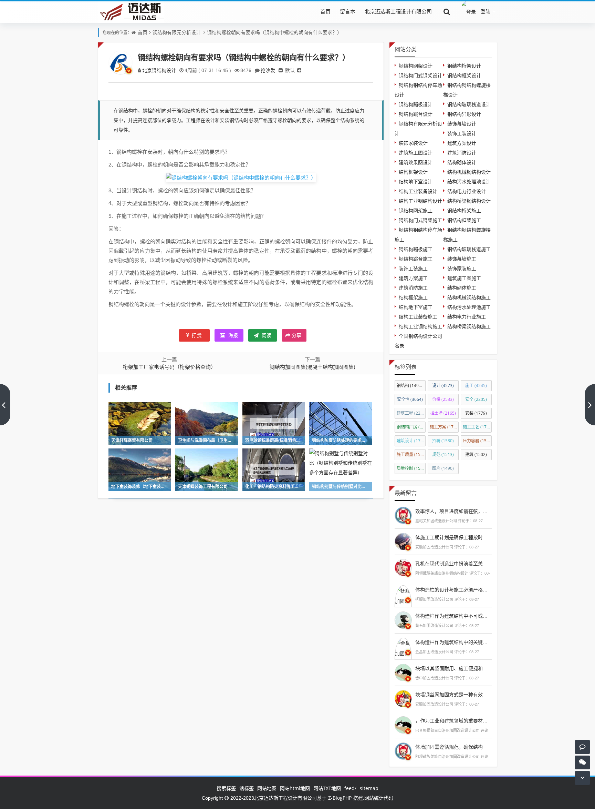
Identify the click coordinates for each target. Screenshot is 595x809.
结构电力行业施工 (466, 316)
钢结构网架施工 (415, 210)
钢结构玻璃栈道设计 (469, 104)
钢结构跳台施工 (415, 258)
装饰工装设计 (461, 133)
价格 (443, 399)
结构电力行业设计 (466, 191)
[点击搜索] (446, 11)
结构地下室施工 (415, 307)
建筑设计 (411, 441)
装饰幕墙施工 (461, 258)
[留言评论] (582, 747)
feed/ (350, 788)
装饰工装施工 (413, 268)
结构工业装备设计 (418, 191)
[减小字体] (281, 70)
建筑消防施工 (413, 287)
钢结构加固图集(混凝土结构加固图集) (312, 366)
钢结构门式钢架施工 (420, 220)
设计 (443, 385)
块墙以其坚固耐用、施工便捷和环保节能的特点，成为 (473, 668)
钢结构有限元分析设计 (177, 32)
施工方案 (444, 427)
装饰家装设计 (413, 143)
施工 (476, 385)
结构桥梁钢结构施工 (469, 326)
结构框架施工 (413, 297)
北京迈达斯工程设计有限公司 (398, 11)
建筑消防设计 (461, 152)
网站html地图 (295, 788)
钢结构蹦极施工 (415, 249)
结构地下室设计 (415, 181)
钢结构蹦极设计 (415, 104)
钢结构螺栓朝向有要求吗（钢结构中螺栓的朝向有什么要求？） (274, 32)
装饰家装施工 (461, 268)
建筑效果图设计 (415, 162)
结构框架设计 (413, 172)
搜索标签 (226, 788)
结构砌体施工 (461, 287)
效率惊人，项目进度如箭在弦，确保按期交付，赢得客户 (475, 511)
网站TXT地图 (327, 788)
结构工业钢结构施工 (420, 326)
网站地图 (266, 788)
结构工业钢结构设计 (420, 201)
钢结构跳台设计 (415, 114)
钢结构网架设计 (415, 65)
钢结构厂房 (411, 427)
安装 (476, 413)
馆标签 (246, 788)
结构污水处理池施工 (469, 307)
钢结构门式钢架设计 (420, 75)
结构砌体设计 (461, 162)
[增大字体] (299, 70)
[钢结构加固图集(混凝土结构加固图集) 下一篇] (590, 404)
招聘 (443, 441)
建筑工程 (411, 413)
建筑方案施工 (413, 278)
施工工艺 (477, 427)
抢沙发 (268, 70)
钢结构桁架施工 (464, 210)
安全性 (410, 399)
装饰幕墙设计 (461, 123)
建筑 (476, 454)
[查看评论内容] (403, 514)
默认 (290, 70)
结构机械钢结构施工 (469, 297)
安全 (476, 399)
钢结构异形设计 (464, 114)
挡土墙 (443, 413)
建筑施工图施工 (464, 278)
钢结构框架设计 (464, 75)
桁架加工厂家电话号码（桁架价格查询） (169, 366)
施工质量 (411, 454)
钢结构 (411, 385)
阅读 (265, 335)
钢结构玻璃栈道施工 (469, 249)
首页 (325, 11)
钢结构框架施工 (464, 220)
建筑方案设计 (461, 143)
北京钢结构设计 (159, 70)
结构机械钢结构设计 (469, 172)
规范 (443, 454)
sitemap (369, 788)
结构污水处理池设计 (469, 181)
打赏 (196, 335)
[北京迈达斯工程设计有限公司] (131, 11)
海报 (232, 335)
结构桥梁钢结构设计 (469, 201)
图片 (443, 468)
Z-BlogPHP (340, 798)
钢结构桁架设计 (464, 65)
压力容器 (477, 441)
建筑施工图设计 (415, 152)
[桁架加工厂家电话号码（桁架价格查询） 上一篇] (5, 404)
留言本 (347, 11)
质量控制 (411, 468)
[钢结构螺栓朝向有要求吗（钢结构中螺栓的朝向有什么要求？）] (241, 177)
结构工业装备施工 (418, 316)
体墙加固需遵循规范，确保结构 (449, 747)
